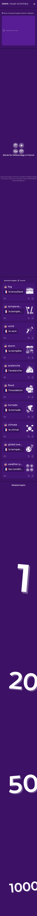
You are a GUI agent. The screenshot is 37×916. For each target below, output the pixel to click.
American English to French (17, 13)
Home (5, 13)
